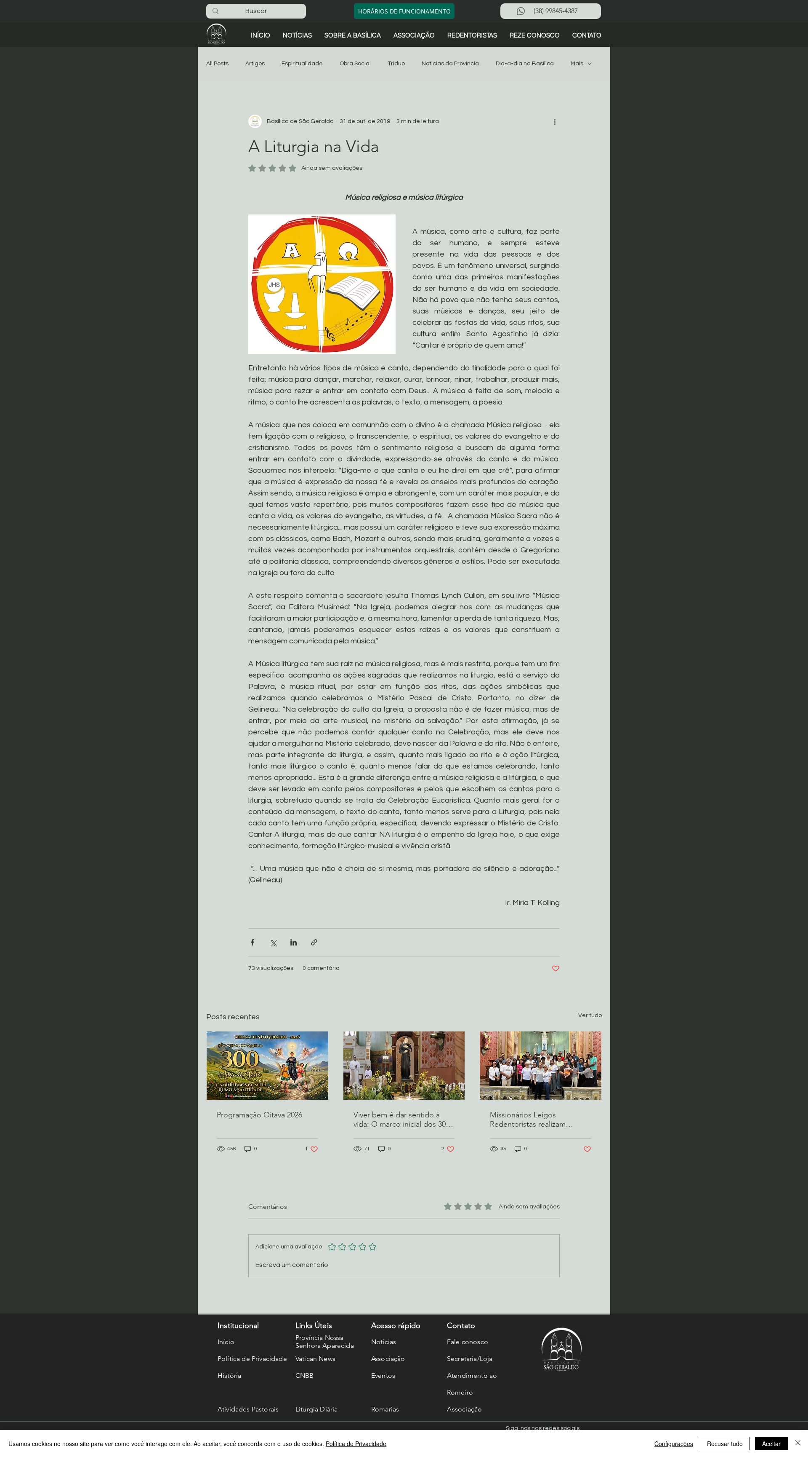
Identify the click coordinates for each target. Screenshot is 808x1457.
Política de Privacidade (356, 1443)
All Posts (217, 64)
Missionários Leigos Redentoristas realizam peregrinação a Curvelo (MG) (538, 1119)
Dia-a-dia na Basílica (525, 64)
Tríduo (396, 64)
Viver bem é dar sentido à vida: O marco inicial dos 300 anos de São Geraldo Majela (401, 1119)
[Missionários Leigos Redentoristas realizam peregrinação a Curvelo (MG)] (540, 1065)
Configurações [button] (673, 1443)
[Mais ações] (555, 121)
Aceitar (771, 1443)
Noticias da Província (450, 64)
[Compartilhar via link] (314, 942)
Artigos (255, 64)
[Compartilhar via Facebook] (252, 942)
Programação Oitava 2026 (259, 1115)
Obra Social (355, 64)
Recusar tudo (725, 1443)
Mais (577, 64)
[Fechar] (798, 1443)
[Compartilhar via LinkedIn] (294, 942)
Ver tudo (590, 1015)
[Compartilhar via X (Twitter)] (273, 942)
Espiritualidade (302, 64)
